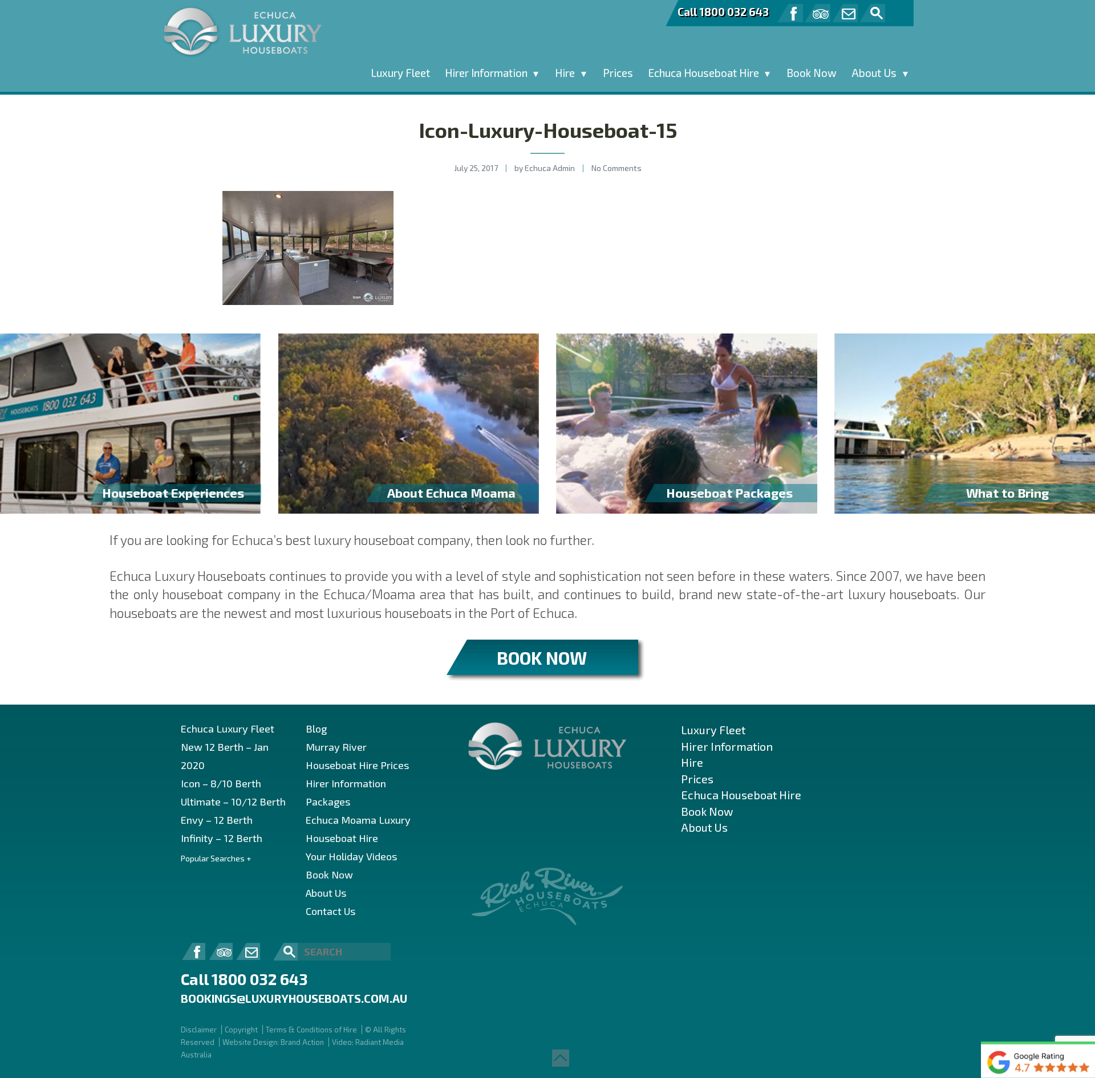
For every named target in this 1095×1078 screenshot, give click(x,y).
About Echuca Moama (451, 492)
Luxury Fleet (400, 72)
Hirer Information (486, 72)
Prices (618, 72)
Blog (316, 728)
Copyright (241, 1029)
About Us (874, 72)
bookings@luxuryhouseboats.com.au (294, 998)
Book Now (811, 72)
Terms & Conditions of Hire (311, 1029)
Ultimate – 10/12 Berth (233, 801)
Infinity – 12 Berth (221, 838)
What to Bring (1007, 492)
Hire (565, 72)
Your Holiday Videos (351, 856)
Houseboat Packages (729, 492)
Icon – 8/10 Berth (221, 783)
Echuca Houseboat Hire (703, 72)
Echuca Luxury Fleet (227, 728)
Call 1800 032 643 (723, 11)
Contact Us (330, 911)
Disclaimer (199, 1029)
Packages (328, 801)
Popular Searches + (216, 858)
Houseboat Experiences (173, 492)
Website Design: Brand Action (273, 1042)
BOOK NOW (542, 657)
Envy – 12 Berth (217, 819)
